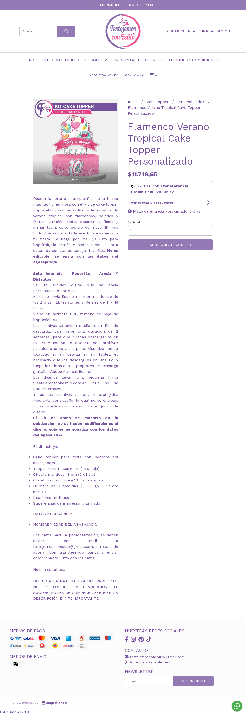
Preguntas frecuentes (138, 60)
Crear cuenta (181, 31)
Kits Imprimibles (62, 60)
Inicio (33, 60)
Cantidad (134, 222)
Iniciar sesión (216, 31)
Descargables (104, 74)
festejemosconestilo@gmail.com (157, 657)
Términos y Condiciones (193, 60)
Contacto (134, 74)
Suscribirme (193, 681)
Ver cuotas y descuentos (152, 202)
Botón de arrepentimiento (150, 662)
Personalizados (190, 101)
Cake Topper (157, 101)
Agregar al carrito (170, 244)
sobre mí (100, 60)
